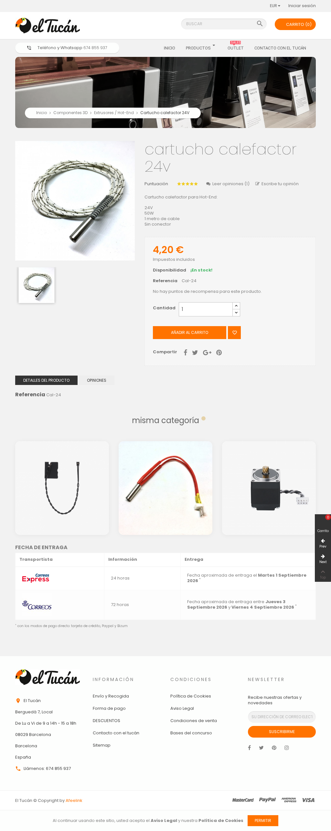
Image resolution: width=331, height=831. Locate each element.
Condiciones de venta (193, 721)
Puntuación (156, 184)
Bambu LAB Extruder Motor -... (268, 471)
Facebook (249, 749)
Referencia (165, 281)
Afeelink (74, 800)
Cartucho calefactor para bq (165, 471)
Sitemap (102, 745)
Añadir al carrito (189, 332)
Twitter (261, 749)
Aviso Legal (182, 708)
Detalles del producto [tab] (46, 380)
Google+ (207, 352)
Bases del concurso (191, 733)
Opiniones (96, 380)
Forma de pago (109, 708)
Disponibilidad (169, 270)
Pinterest (219, 352)
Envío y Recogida (111, 696)
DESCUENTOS (106, 721)
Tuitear (195, 352)
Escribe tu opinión (280, 184)
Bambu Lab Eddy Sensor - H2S (62, 471)
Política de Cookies (190, 696)
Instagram (286, 749)
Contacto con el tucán (116, 733)
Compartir (185, 352)
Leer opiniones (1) (231, 184)
